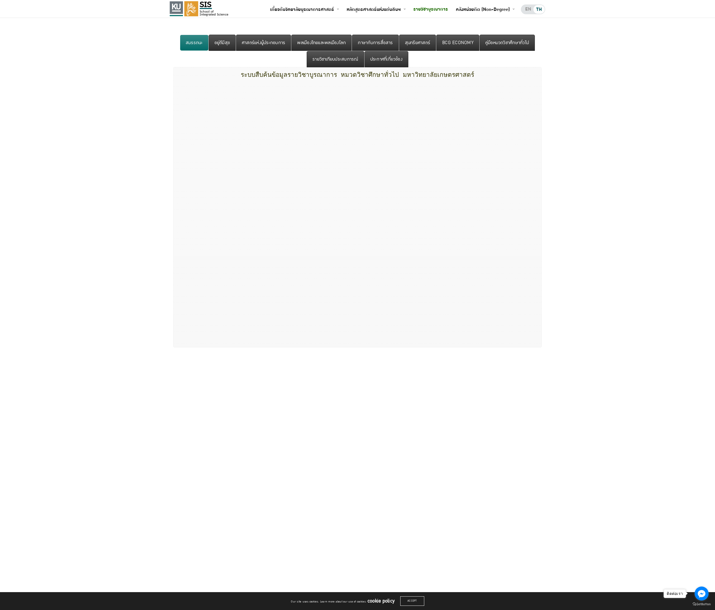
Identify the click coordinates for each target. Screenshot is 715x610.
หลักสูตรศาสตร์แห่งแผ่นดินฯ (374, 9)
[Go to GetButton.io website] (702, 604)
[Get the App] (176, 8)
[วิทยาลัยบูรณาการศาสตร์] (207, 9)
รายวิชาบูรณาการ (430, 9)
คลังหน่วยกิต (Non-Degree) (483, 9)
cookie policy (381, 601)
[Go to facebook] (702, 594)
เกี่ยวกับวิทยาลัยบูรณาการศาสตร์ (302, 9)
